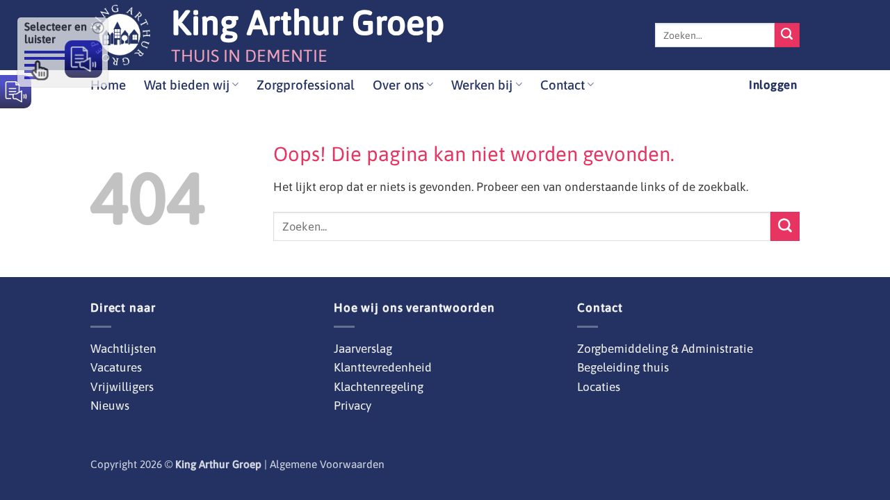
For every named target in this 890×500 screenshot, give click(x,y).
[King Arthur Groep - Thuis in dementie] (120, 35)
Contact (562, 84)
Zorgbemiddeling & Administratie (665, 349)
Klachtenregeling (378, 387)
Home (108, 84)
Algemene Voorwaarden (327, 464)
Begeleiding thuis (623, 367)
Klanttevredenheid (383, 367)
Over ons (398, 84)
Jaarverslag (363, 349)
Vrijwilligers (122, 387)
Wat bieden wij (186, 84)
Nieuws (109, 405)
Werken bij (481, 84)
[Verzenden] (787, 35)
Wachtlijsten (123, 349)
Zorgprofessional (306, 84)
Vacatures (116, 367)
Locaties (598, 387)
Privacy (352, 405)
